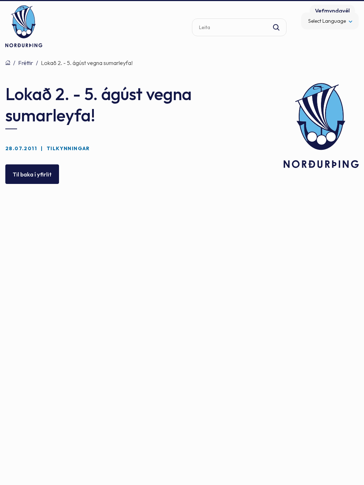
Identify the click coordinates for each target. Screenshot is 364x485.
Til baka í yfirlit (32, 174)
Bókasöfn (7, 62)
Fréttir (25, 62)
